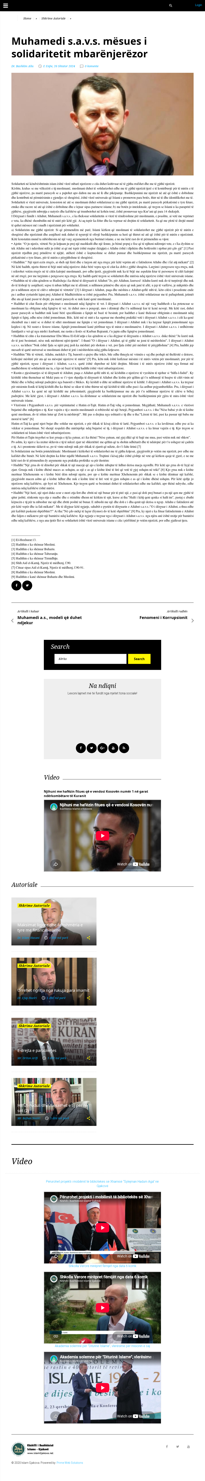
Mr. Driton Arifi (27, 1058)
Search (139, 659)
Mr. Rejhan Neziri (28, 1118)
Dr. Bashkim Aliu (22, 66)
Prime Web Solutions (70, 1462)
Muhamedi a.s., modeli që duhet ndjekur (49, 620)
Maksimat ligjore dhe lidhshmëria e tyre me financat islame (50, 927)
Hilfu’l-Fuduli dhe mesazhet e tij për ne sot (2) (52, 1108)
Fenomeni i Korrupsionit (164, 617)
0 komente (91, 66)
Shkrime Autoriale (53, 18)
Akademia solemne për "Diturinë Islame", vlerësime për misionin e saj (102, 1346)
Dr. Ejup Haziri (27, 998)
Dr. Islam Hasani (28, 938)
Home (27, 18)
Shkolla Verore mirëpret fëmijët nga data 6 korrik (102, 1266)
